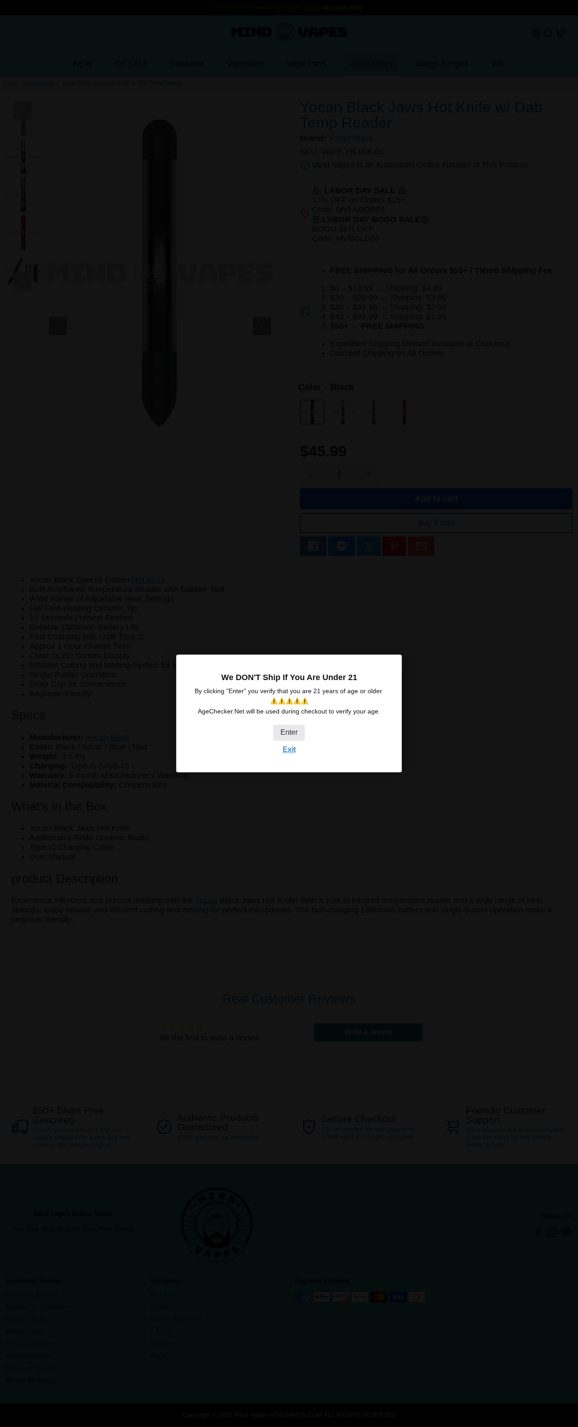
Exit (289, 749)
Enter (289, 732)
